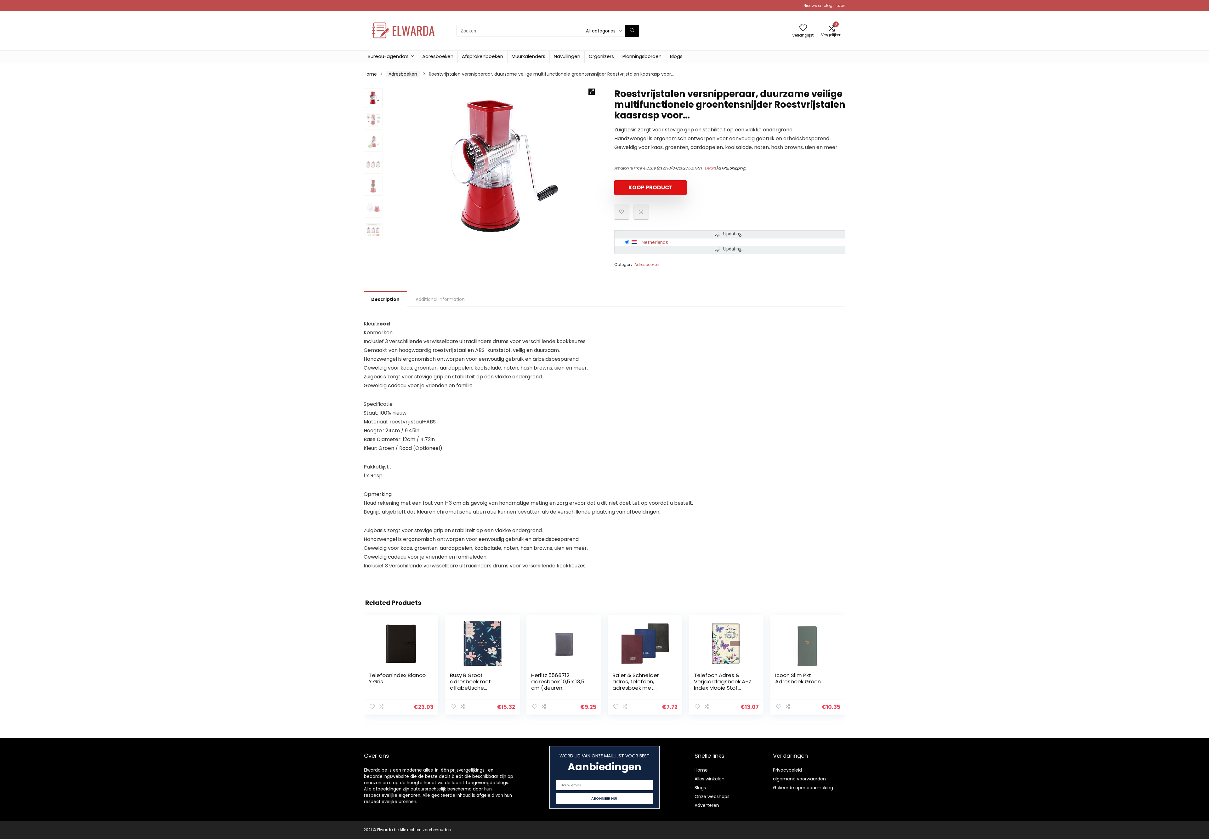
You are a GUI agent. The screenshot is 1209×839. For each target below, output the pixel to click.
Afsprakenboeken (482, 56)
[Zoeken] (632, 31)
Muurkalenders (528, 56)
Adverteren (707, 805)
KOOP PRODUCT (650, 187)
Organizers (601, 56)
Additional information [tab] (440, 299)
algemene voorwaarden (799, 779)
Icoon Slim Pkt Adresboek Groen (798, 678)
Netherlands (654, 242)
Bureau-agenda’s (388, 56)
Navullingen (567, 56)
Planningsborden (641, 56)
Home (370, 74)
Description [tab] (385, 299)
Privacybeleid (787, 770)
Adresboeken (437, 56)
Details (710, 168)
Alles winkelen (709, 779)
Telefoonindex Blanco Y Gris (397, 678)
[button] (591, 92)
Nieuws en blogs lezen (824, 5)
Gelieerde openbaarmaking (803, 787)
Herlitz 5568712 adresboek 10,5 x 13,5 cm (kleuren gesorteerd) (557, 684)
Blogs (676, 56)
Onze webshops (712, 796)
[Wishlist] (803, 28)
